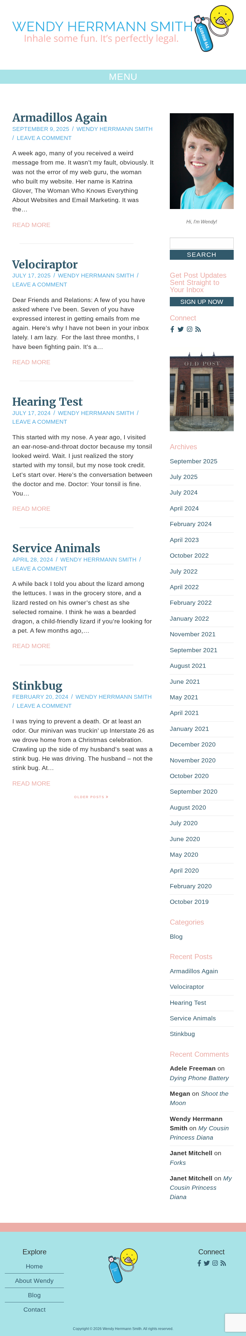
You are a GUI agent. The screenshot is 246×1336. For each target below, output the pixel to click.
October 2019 (189, 901)
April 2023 (184, 539)
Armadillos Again (59, 118)
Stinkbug (37, 686)
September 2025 (194, 461)
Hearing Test (47, 402)
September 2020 (194, 791)
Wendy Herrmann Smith (114, 129)
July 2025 (184, 476)
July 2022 (184, 571)
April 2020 (184, 870)
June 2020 (185, 838)
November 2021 (193, 634)
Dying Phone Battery (199, 1077)
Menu (123, 76)
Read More (31, 224)
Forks (178, 1162)
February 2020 (191, 886)
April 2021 (184, 712)
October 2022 (189, 555)
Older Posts (89, 797)
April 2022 (184, 586)
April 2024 (184, 508)
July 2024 (184, 492)
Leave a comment (44, 138)
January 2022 (189, 618)
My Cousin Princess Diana (201, 1187)
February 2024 (191, 523)
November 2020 (193, 760)
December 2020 (193, 744)
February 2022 (191, 602)
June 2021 (185, 681)
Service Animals (56, 548)
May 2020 (184, 854)
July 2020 (184, 822)
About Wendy (34, 1280)
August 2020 (188, 807)
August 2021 (188, 665)
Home (34, 1266)
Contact (34, 1309)
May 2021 (184, 697)
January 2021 (189, 728)
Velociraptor (45, 264)
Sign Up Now (201, 301)
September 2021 (194, 650)
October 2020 (189, 775)
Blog (176, 936)
